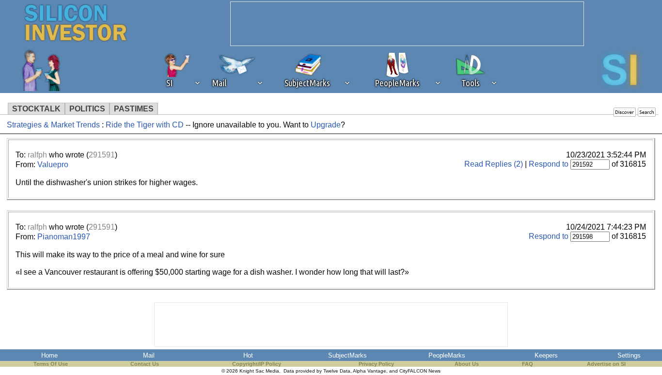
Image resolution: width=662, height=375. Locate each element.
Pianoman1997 (63, 237)
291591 (102, 155)
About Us (467, 364)
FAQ (527, 364)
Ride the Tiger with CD (145, 125)
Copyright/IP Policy (256, 364)
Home (49, 355)
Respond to (548, 164)
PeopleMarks (446, 355)
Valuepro (52, 164)
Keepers (546, 355)
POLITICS (87, 109)
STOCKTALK (36, 109)
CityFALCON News (420, 371)
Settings (629, 355)
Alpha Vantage (369, 371)
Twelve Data (336, 371)
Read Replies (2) (493, 164)
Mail (149, 355)
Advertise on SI (606, 364)
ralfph (37, 155)
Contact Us (144, 364)
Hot (248, 355)
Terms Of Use (50, 364)
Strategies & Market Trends (53, 125)
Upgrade (326, 125)
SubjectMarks (347, 355)
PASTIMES (134, 109)
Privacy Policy (376, 364)
